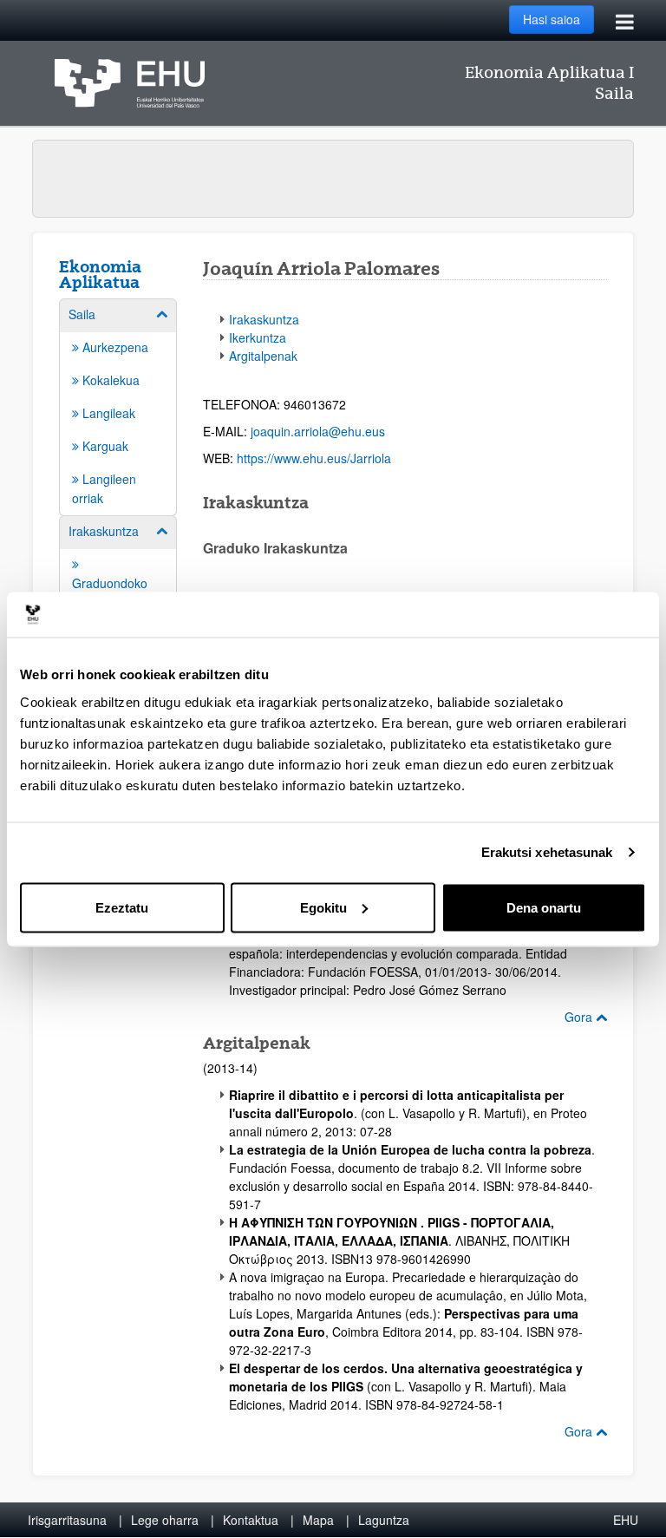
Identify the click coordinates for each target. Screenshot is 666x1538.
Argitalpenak (263, 355)
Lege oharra (165, 1519)
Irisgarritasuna (67, 1519)
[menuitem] (118, 406)
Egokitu (323, 907)
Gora (580, 1016)
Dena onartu (543, 907)
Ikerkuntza (257, 337)
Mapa (318, 1519)
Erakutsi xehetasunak (547, 852)
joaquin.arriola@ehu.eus (318, 431)
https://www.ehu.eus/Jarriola (314, 458)
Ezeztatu (121, 907)
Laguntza (383, 1519)
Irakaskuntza (264, 319)
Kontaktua (250, 1519)
